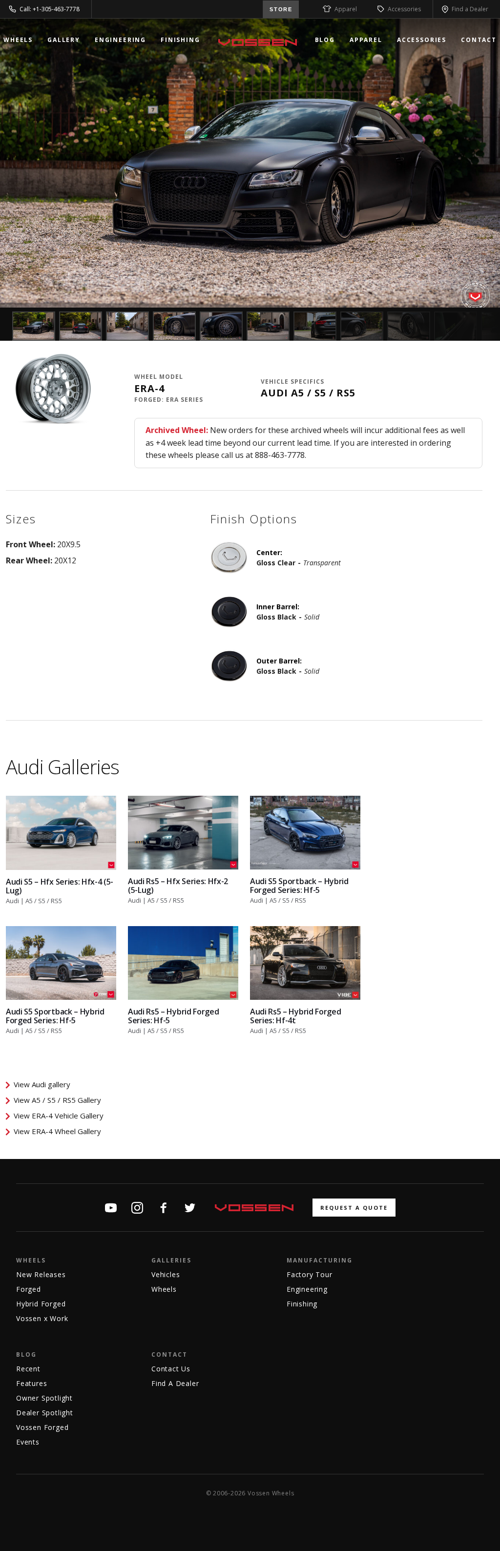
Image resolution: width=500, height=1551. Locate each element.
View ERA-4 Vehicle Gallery (59, 1115)
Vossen (257, 42)
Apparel (345, 9)
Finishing (180, 40)
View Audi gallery (42, 1084)
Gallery (63, 40)
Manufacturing (320, 1260)
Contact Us (170, 1368)
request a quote (354, 1207)
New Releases (41, 1274)
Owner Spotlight (44, 1398)
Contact (479, 40)
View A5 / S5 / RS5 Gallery (57, 1100)
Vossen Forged (42, 1427)
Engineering (120, 40)
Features (31, 1383)
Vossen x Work (42, 1318)
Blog (325, 40)
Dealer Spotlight (44, 1412)
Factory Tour (310, 1274)
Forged (28, 1289)
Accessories (404, 9)
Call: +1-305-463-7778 (50, 9)
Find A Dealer (175, 1383)
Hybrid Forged (40, 1303)
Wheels (18, 40)
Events (28, 1442)
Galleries (171, 1260)
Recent (28, 1368)
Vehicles (165, 1274)
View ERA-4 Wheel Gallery (57, 1131)
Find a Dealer (470, 9)
